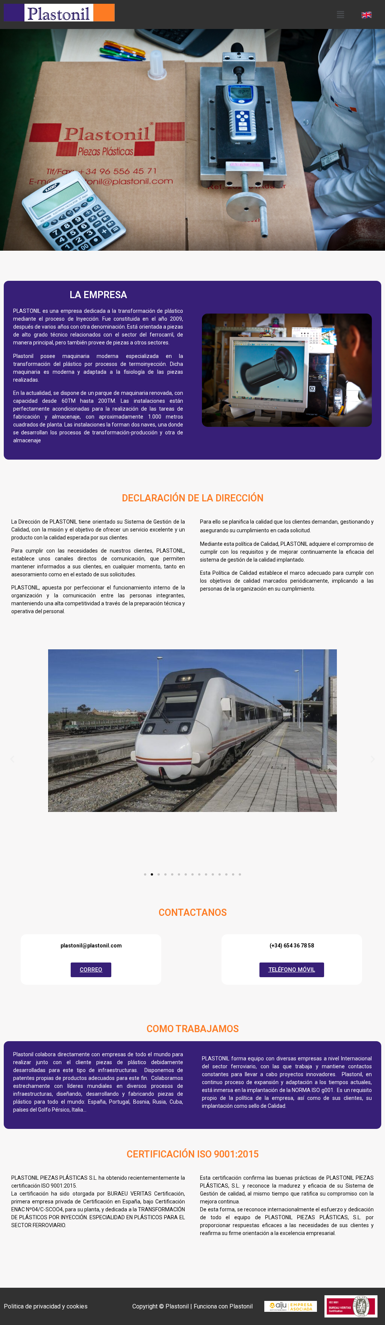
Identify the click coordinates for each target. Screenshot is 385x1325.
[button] (340, 14)
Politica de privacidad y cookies (46, 1306)
